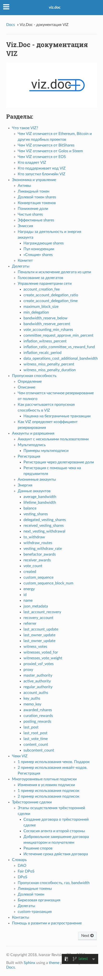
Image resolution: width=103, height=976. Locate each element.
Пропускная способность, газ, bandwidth (54, 883)
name (28, 600)
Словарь (19, 860)
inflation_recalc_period (42, 353)
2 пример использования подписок (48, 796)
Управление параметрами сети (45, 283)
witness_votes (35, 647)
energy (29, 589)
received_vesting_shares (43, 525)
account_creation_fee (41, 289)
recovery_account (38, 618)
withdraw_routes (37, 543)
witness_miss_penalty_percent (48, 364)
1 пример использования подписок (48, 791)
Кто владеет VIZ (32, 162)
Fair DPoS (26, 871)
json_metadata (35, 606)
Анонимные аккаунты (37, 479)
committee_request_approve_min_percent (58, 335)
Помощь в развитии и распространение (47, 923)
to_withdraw (34, 537)
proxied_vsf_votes (38, 664)
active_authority (37, 681)
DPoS (22, 877)
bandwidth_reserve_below (45, 318)
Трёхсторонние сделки (32, 802)
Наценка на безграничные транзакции (57, 416)
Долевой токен (31, 894)
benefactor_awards (39, 554)
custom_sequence (38, 577)
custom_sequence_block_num (48, 583)
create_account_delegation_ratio (50, 295)
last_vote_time (35, 739)
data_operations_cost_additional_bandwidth (60, 358)
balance (29, 508)
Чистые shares (30, 214)
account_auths (35, 693)
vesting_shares (35, 514)
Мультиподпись (32, 445)
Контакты (20, 917)
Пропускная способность (34, 376)
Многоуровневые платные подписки (44, 779)
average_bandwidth (39, 497)
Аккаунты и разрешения (33, 433)
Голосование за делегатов (40, 278)
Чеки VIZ (20, 756)
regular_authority (37, 687)
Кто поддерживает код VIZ (42, 168)
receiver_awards (37, 560)
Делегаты (20, 266)
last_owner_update (39, 635)
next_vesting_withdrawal (44, 531)
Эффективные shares (36, 220)
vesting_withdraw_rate (42, 549)
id (25, 595)
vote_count (32, 566)
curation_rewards (38, 716)
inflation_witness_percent (45, 341)
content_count (35, 744)
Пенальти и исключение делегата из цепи (54, 272)
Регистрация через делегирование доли (58, 462)
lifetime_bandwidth (39, 502)
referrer (29, 623)
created (29, 572)
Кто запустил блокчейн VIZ (41, 174)
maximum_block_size (40, 307)
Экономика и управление (34, 180)
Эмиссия (25, 226)
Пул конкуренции (38, 249)
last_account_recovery (42, 612)
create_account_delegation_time (50, 301)
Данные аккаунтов (34, 491)
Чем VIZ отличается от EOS (42, 157)
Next (85, 936)
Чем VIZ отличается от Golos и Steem (50, 151)
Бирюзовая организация (39, 900)
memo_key (32, 704)
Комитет (25, 260)
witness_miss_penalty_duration (49, 370)
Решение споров (37, 848)
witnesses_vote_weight (42, 658)
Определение (30, 381)
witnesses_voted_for (40, 652)
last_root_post (35, 733)
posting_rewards (37, 721)
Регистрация (29, 456)
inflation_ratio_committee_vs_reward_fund (59, 347)
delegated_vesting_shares (44, 520)
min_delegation (36, 312)
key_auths (31, 698)
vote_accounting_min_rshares (48, 330)
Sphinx (29, 963)
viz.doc (55, 7)
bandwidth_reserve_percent (46, 324)
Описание (26, 387)
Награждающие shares (43, 243)
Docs (10, 25)
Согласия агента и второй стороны (54, 831)
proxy (28, 670)
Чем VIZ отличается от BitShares (46, 145)
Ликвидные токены (35, 889)
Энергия (25, 485)
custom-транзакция (35, 912)
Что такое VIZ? (25, 128)
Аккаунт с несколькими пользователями (53, 439)
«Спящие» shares (38, 255)
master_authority (37, 675)
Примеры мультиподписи (46, 451)
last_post (31, 727)
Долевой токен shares (37, 197)
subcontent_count (38, 750)
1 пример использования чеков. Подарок (54, 762)
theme (54, 963)
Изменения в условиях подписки (46, 785)
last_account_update (40, 629)
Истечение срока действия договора (55, 854)
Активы (24, 186)
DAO (22, 865)
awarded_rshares (37, 710)
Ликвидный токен (33, 191)
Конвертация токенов (37, 203)
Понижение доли (33, 209)
